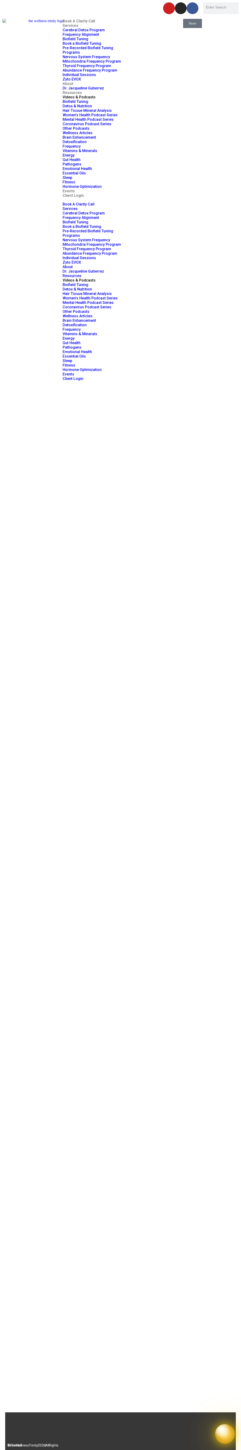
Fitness (69, 182)
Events (69, 191)
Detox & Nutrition (77, 106)
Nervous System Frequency (86, 57)
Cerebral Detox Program (84, 30)
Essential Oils (74, 173)
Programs (71, 52)
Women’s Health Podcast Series (90, 115)
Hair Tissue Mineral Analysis (87, 110)
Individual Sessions (79, 74)
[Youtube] (169, 8)
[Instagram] (181, 8)
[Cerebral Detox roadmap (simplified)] (120, 890)
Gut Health (71, 159)
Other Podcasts (76, 128)
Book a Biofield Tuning (82, 43)
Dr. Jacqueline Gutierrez (83, 88)
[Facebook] (192, 8)
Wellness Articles (77, 133)
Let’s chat (104, 6)
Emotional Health (77, 168)
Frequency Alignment (81, 34)
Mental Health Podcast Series (88, 119)
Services (70, 25)
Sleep (67, 177)
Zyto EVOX (72, 79)
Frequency (72, 146)
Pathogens (72, 164)
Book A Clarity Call (79, 21)
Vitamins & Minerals (80, 151)
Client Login (73, 195)
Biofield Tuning (75, 39)
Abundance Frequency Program (90, 70)
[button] (120, 200)
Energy (69, 155)
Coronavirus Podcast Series (87, 124)
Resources (72, 92)
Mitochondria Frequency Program (92, 61)
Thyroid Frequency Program (87, 66)
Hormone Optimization (82, 186)
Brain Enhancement (79, 137)
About (68, 83)
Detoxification (75, 142)
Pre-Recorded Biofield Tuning (88, 48)
